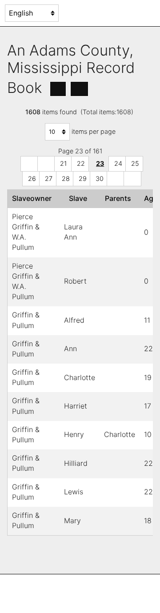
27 (48, 178)
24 (118, 163)
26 (32, 178)
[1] (29, 164)
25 (135, 163)
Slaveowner (33, 198)
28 (66, 178)
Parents (120, 198)
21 (63, 163)
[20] (46, 164)
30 (100, 178)
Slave (80, 198)
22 (81, 163)
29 (83, 178)
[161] (132, 179)
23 (100, 163)
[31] (115, 179)
